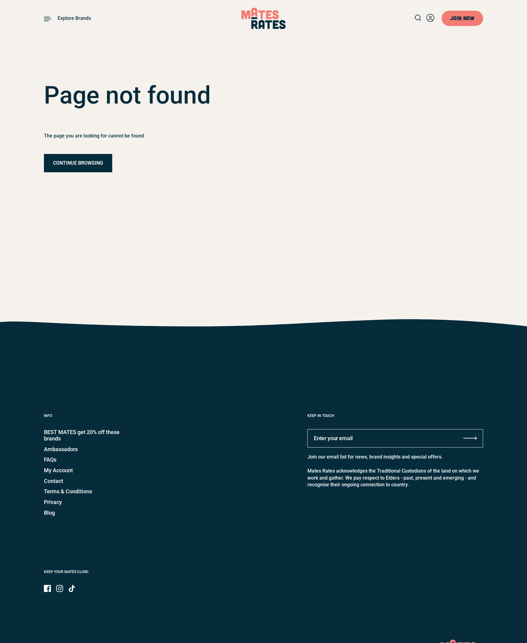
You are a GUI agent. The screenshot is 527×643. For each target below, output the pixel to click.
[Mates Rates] (264, 18)
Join (462, 18)
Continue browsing (78, 163)
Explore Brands (74, 18)
